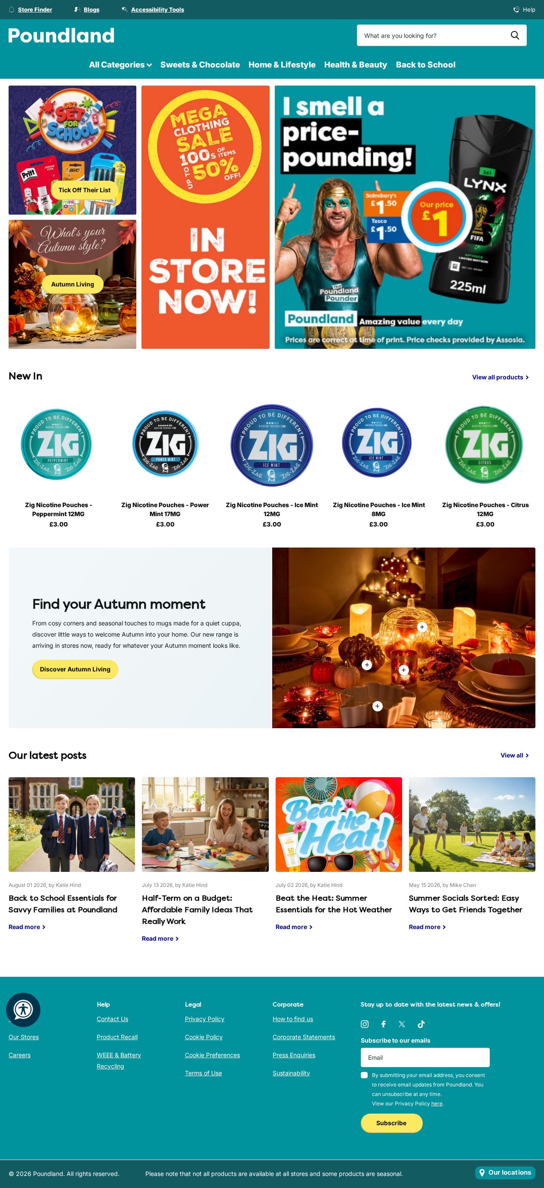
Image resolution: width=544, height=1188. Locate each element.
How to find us (293, 1018)
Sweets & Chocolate (200, 65)
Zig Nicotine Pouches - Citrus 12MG (485, 509)
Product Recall (117, 1036)
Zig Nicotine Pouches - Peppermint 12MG (58, 509)
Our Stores (24, 1036)
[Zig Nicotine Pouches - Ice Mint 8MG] (379, 445)
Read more (403, 670)
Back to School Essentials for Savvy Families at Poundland (72, 860)
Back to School (425, 65)
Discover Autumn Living (75, 669)
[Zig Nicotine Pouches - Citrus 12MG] (485, 445)
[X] (402, 1024)
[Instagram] (365, 1024)
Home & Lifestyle (282, 65)
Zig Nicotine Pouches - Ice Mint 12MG (272, 509)
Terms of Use (203, 1073)
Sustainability (291, 1073)
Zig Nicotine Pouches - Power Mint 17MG (165, 509)
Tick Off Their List (84, 190)
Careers (20, 1055)
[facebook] (383, 1024)
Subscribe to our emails (395, 1040)
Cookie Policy (204, 1036)
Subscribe (392, 1122)
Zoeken (515, 35)
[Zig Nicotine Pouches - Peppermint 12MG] (58, 445)
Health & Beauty (355, 65)
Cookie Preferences (212, 1055)
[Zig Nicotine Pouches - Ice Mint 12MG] (272, 445)
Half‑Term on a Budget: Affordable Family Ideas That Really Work (205, 866)
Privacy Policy (204, 1018)
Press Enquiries (294, 1055)
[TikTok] (421, 1024)
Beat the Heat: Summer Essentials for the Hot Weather (339, 860)
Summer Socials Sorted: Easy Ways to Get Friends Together (472, 860)
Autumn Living (72, 284)
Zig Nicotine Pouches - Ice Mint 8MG (379, 509)
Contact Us (112, 1018)
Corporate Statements (304, 1036)
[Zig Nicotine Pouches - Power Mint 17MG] (165, 445)
